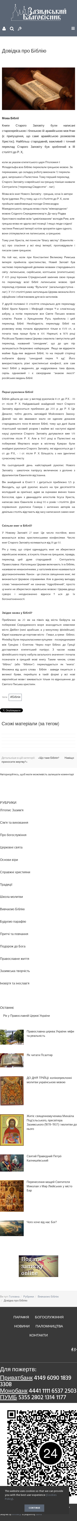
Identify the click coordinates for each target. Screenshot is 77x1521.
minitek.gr (17, 1514)
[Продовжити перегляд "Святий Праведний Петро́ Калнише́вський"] (12, 1163)
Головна (14, 1297)
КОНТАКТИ (38, 1335)
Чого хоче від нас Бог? (42, 1222)
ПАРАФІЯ (21, 1317)
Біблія (16, 697)
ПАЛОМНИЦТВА (49, 1326)
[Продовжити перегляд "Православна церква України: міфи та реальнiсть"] (12, 1037)
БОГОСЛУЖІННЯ (49, 1317)
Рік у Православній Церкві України (26, 1016)
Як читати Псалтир (40, 1055)
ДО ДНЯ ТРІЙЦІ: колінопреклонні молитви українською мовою (49, 1080)
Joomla (39, 1514)
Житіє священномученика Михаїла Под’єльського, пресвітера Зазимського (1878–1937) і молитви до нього (52, 1122)
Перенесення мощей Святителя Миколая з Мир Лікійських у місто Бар (49, 1186)
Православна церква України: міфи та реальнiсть (50, 1034)
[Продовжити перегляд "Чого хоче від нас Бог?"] (12, 1228)
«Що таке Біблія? (49, 758)
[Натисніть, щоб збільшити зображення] (38, 88)
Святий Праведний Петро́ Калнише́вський (44, 1158)
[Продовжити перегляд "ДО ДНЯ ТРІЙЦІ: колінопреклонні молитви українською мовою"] (12, 1091)
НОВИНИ (22, 1326)
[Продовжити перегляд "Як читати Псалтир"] (12, 1060)
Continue (34, 1508)
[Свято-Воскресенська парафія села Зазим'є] (38, 12)
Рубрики (28, 1297)
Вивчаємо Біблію (48, 1297)
